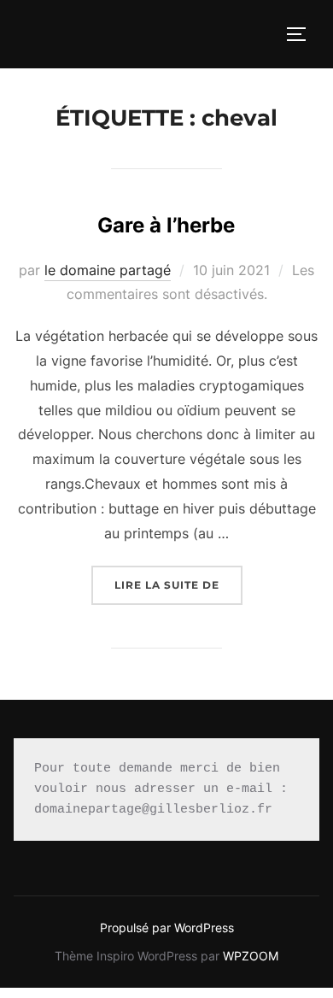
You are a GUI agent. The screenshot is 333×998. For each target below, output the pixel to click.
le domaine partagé (107, 270)
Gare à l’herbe (166, 225)
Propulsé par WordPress (167, 927)
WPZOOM (250, 955)
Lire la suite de (178, 584)
